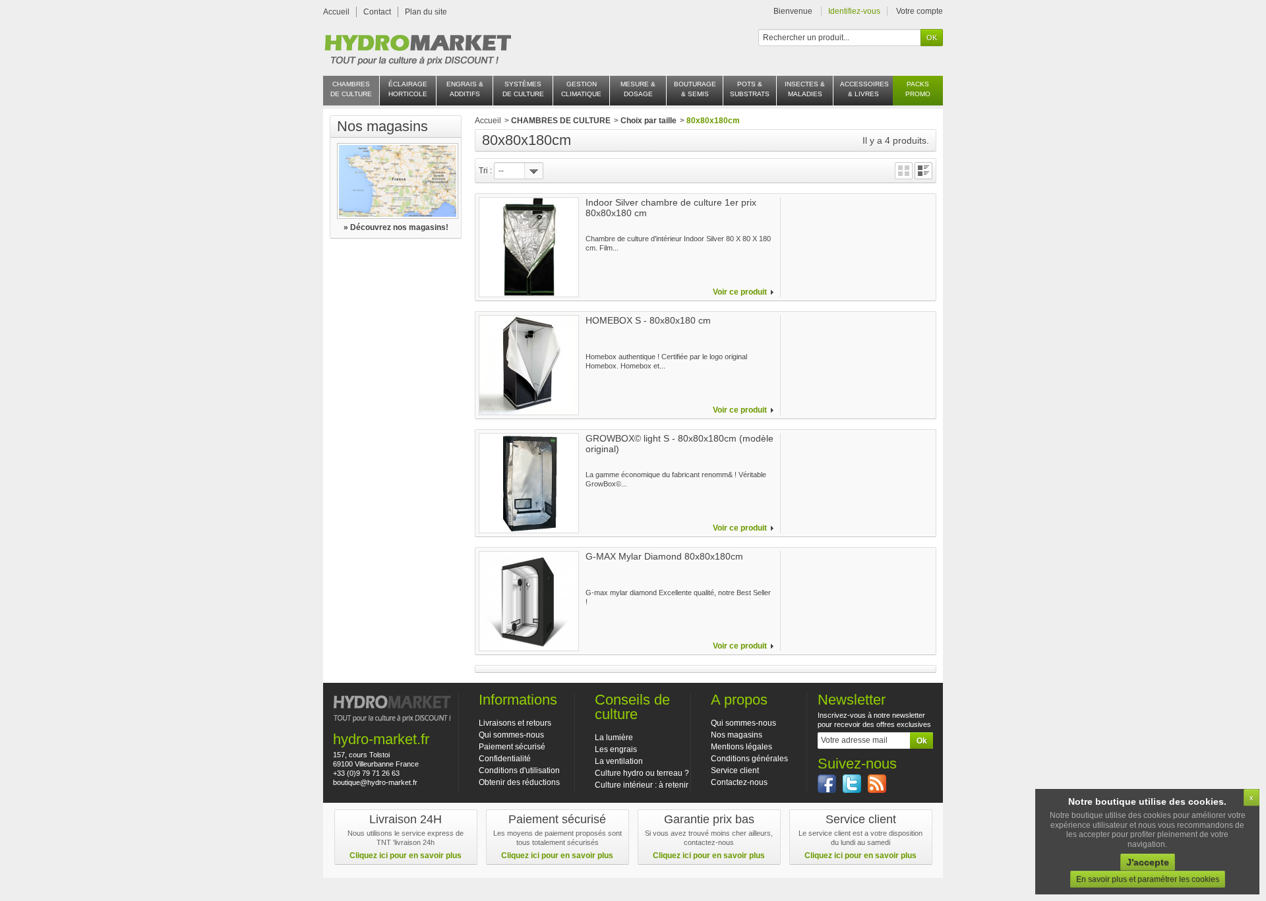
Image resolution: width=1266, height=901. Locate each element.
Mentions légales (741, 746)
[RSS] (877, 783)
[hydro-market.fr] (417, 46)
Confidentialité (505, 758)
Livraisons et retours (515, 723)
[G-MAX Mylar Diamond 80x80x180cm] (529, 601)
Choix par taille (648, 120)
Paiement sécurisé (512, 746)
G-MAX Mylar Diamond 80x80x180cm (664, 556)
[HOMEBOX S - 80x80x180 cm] (529, 365)
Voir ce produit (740, 292)
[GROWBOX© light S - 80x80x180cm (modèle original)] (529, 483)
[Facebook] (827, 783)
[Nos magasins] (395, 181)
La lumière (614, 737)
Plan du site (426, 11)
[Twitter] (852, 783)
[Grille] (904, 170)
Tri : (485, 170)
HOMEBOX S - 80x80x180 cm (648, 320)
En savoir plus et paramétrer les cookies (1147, 879)
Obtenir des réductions (519, 782)
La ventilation (619, 761)
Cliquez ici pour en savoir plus (405, 855)
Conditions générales (749, 758)
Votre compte (919, 11)
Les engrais (616, 749)
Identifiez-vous (854, 11)
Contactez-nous (739, 782)
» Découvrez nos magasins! (396, 227)
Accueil (336, 11)
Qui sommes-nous (511, 735)
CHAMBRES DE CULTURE (561, 120)
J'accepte (1147, 862)
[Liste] (923, 170)
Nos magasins (382, 126)
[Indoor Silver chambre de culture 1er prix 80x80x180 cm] (529, 247)
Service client (735, 770)
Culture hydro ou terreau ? (642, 773)
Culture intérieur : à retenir (641, 785)
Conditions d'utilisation (519, 770)
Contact (377, 11)
